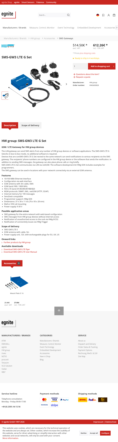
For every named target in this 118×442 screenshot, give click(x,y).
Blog (41, 359)
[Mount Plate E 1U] (16, 283)
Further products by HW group (17, 242)
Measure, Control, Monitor (50, 344)
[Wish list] (103, 15)
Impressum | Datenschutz (104, 422)
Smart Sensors (28, 2)
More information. (11, 438)
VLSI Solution (7, 366)
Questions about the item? (87, 74)
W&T (3, 372)
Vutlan (4, 369)
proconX (5, 359)
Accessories (11, 263)
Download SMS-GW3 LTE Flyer (16, 249)
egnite (16, 2)
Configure (105, 433)
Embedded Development (50, 350)
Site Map (81, 356)
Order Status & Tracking (87, 347)
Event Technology (47, 347)
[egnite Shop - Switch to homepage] (9, 15)
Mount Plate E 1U (17, 293)
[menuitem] (54, 15)
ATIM (4, 340)
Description (10, 125)
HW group (6, 350)
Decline (83, 433)
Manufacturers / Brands (49, 340)
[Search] (68, 15)
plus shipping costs (87, 53)
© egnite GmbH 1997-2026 (13, 422)
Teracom (5, 362)
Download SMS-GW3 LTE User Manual (20, 252)
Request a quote (83, 77)
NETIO (4, 356)
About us (81, 340)
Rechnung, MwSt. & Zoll (87, 353)
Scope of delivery (30, 125)
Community (51, 2)
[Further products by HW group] (8, 48)
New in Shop (45, 356)
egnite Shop (7, 2)
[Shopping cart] (114, 15)
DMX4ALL (6, 344)
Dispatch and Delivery (87, 344)
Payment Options (85, 350)
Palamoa (40, 2)
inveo (4, 353)
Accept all (94, 433)
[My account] (108, 15)
